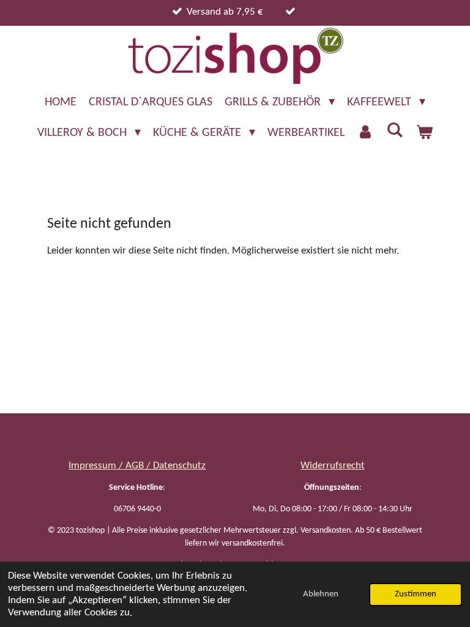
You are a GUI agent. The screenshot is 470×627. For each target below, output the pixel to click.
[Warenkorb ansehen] (424, 133)
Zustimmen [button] (415, 594)
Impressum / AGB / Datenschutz (137, 465)
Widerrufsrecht (332, 465)
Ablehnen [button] (320, 594)
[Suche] (394, 131)
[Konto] (365, 133)
